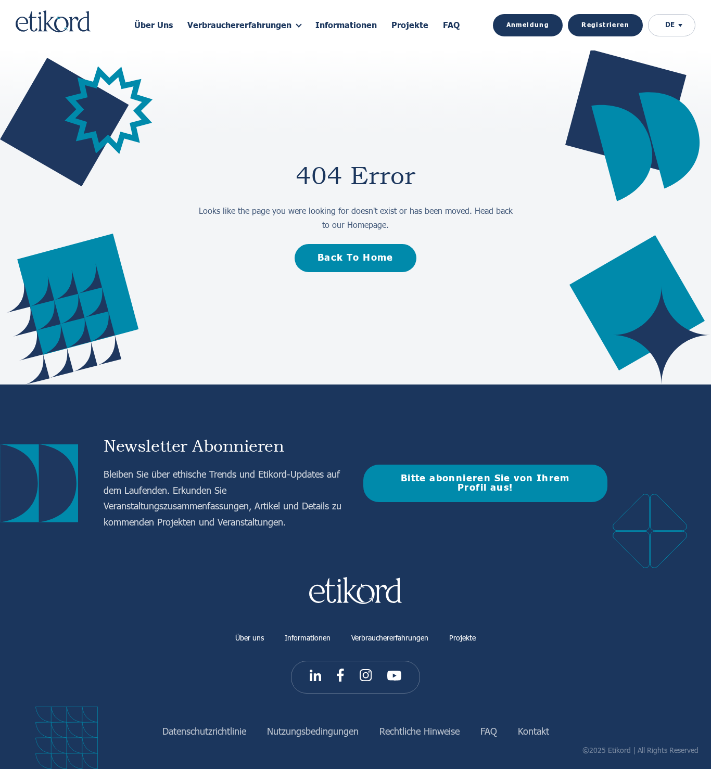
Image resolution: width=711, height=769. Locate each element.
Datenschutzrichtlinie (204, 731)
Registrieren (605, 25)
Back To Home (355, 258)
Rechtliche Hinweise (419, 731)
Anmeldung (528, 25)
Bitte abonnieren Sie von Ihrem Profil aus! (485, 483)
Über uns (249, 637)
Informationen (346, 25)
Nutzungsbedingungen (313, 731)
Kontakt (533, 731)
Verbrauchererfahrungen (389, 637)
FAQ (451, 25)
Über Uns (153, 25)
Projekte (409, 25)
